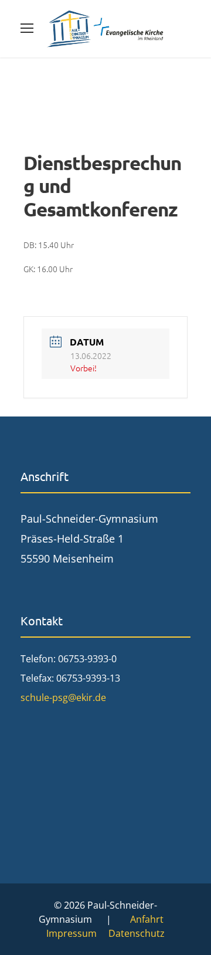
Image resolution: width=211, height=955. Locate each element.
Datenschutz (136, 933)
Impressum (71, 933)
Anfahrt (147, 919)
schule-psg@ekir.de (63, 697)
